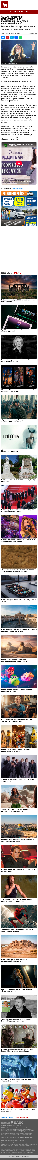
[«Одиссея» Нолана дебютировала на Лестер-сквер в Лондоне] (19, 407)
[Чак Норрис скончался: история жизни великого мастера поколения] (19, 886)
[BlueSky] (3, 37)
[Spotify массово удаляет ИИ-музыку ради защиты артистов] (19, 317)
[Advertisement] (19, 247)
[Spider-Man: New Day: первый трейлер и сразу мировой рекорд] (19, 916)
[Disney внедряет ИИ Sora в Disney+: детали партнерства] (19, 1096)
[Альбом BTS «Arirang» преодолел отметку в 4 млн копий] (19, 766)
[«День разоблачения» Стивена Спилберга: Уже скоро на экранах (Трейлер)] (19, 556)
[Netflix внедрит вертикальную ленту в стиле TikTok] (19, 586)
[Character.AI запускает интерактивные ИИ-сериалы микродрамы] (19, 377)
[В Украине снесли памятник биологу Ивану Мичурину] (19, 467)
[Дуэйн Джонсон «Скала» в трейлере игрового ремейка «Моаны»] (19, 796)
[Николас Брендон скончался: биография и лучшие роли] (19, 856)
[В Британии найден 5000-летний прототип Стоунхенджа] (19, 287)
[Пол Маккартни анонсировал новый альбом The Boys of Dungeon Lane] (19, 706)
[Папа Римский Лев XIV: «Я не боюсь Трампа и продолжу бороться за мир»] (19, 616)
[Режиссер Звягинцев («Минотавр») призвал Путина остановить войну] (19, 496)
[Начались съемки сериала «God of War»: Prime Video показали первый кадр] (19, 1036)
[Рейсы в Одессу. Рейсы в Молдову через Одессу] (19, 208)
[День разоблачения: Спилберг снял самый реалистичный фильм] (19, 437)
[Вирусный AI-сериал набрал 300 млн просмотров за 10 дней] (19, 736)
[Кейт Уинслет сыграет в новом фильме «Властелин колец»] (19, 976)
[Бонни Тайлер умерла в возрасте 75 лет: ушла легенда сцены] (19, 347)
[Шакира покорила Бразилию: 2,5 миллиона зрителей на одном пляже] (19, 526)
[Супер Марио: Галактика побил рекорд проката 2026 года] (19, 676)
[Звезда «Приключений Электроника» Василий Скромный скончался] (19, 1006)
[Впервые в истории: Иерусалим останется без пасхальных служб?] (19, 826)
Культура (13, 33)
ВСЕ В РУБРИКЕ (16, 1117)
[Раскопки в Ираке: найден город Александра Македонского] (19, 946)
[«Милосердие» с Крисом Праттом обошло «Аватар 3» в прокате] (19, 1066)
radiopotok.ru (18, 188)
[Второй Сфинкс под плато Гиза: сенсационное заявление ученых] (19, 646)
